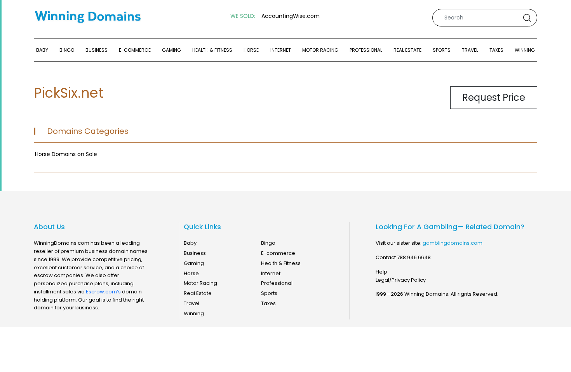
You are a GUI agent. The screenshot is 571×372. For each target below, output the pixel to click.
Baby (42, 50)
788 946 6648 (414, 257)
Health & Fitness (212, 50)
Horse (251, 50)
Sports (442, 50)
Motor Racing (320, 50)
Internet (280, 50)
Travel (470, 50)
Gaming (171, 50)
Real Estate (407, 50)
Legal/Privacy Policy (401, 280)
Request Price (493, 97)
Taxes (496, 50)
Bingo (66, 50)
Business (96, 50)
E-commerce (135, 50)
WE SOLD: (242, 16)
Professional (366, 50)
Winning (525, 50)
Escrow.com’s (103, 291)
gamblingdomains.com (452, 243)
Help (381, 271)
